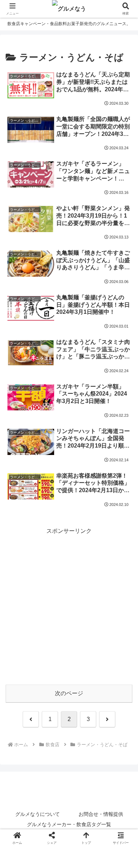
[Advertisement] (69, 605)
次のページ (69, 693)
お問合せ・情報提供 (101, 814)
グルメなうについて (37, 814)
